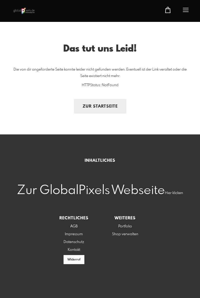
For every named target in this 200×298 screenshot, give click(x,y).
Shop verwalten (125, 234)
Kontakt (74, 250)
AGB (74, 226)
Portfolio (125, 226)
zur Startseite (100, 106)
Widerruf (73, 259)
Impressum (74, 234)
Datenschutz (74, 242)
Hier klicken (174, 193)
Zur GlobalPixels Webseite (91, 190)
